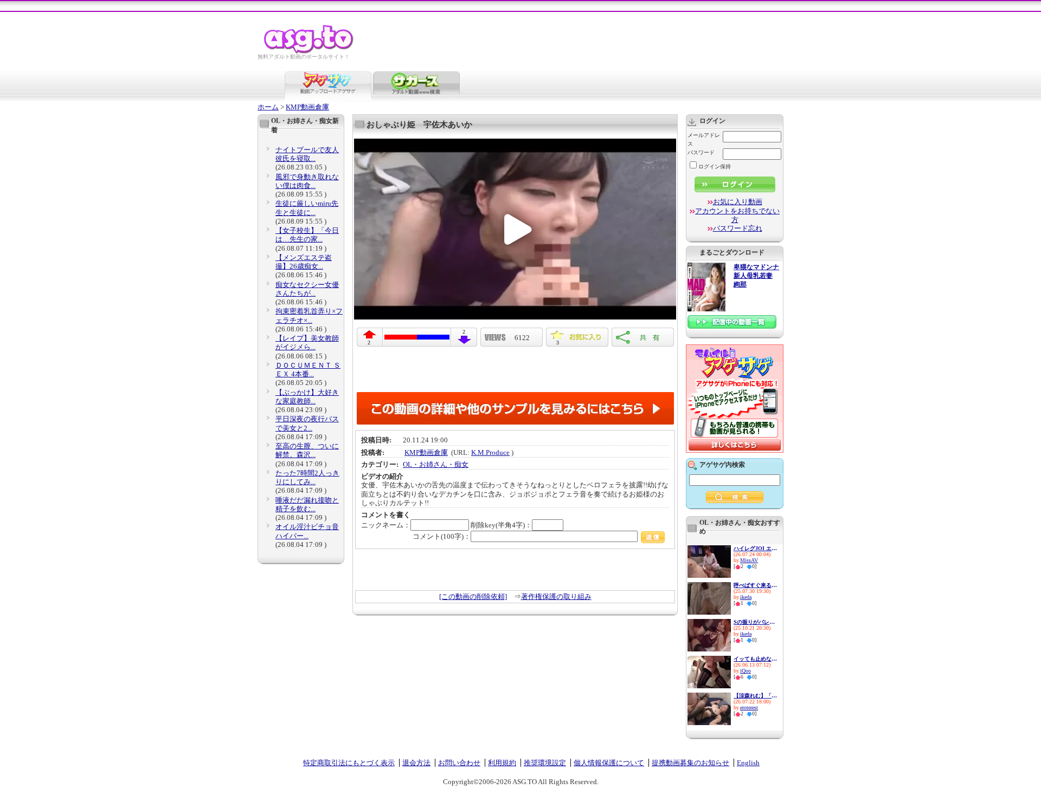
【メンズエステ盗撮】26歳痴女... (303, 261)
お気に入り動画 (737, 202)
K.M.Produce (490, 452)
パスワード (701, 152)
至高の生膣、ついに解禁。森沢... (307, 450)
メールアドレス (703, 139)
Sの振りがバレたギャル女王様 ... (755, 622)
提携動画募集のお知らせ (690, 763)
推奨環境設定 (545, 763)
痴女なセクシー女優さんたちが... (307, 289)
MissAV (749, 560)
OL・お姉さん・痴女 (435, 464)
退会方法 (416, 763)
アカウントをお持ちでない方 (737, 215)
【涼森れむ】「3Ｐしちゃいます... (755, 696)
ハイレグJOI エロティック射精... (755, 548)
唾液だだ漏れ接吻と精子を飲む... (307, 504)
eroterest (749, 707)
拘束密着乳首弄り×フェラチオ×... (309, 315)
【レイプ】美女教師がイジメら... (307, 342)
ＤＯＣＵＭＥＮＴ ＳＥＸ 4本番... (307, 369)
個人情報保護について (609, 763)
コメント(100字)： (442, 536)
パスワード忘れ (737, 228)
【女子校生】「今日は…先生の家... (307, 234)
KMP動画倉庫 (307, 107)
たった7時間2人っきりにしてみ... (307, 477)
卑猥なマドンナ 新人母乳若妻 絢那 (756, 276)
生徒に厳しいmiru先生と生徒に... (306, 207)
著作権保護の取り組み (556, 596)
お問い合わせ (459, 763)
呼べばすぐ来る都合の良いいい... (755, 585)
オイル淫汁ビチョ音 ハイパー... (307, 531)
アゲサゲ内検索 (722, 464)
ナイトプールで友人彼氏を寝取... (307, 154)
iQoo (745, 671)
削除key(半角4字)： (501, 525)
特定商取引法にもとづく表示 (349, 763)
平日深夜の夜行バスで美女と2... (307, 423)
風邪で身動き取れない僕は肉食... (307, 181)
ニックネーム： (385, 525)
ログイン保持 (714, 166)
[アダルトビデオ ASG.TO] (309, 52)
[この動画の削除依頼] (473, 596)
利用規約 (502, 763)
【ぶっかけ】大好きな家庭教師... (307, 396)
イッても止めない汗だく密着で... (755, 659)
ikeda (745, 597)
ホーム (268, 107)
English (748, 763)
